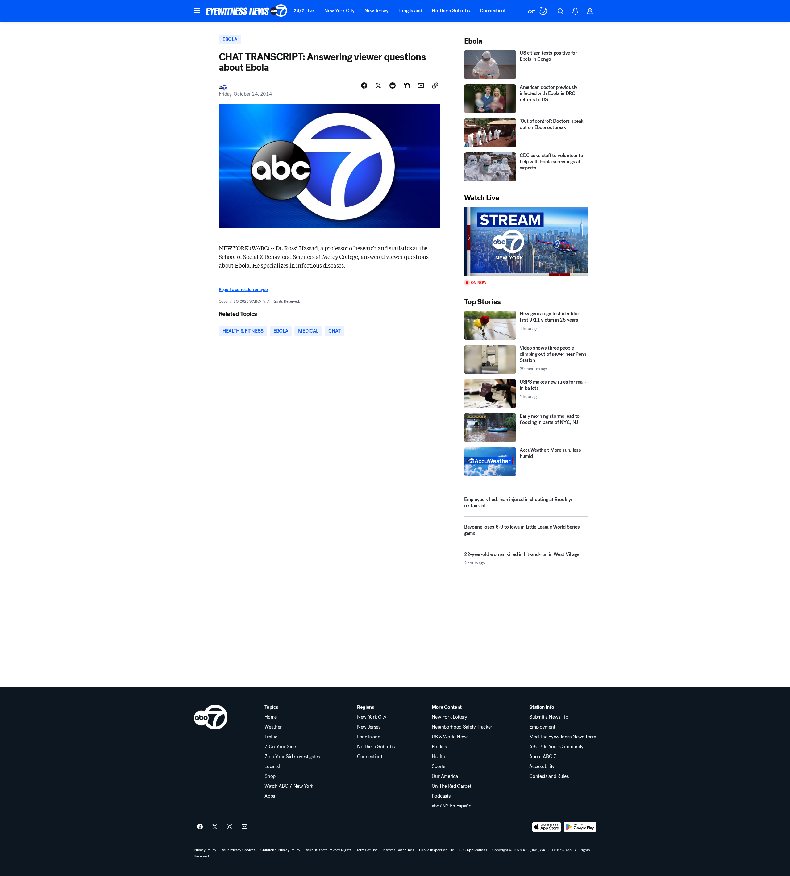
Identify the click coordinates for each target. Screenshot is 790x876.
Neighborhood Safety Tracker (462, 726)
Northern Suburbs (451, 10)
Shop (270, 776)
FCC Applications (473, 850)
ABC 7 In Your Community (556, 746)
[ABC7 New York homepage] (246, 11)
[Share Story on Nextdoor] (406, 85)
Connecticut (492, 10)
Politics (439, 746)
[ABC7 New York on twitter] (215, 827)
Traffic (270, 736)
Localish (272, 766)
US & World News (450, 736)
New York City (339, 10)
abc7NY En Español (452, 805)
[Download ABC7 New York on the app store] (547, 827)
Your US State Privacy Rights (328, 850)
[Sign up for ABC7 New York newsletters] (244, 827)
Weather (273, 726)
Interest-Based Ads (398, 850)
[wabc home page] (210, 717)
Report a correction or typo (243, 290)
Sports (438, 766)
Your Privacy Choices (238, 850)
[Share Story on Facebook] (364, 85)
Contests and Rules (548, 776)
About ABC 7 (542, 756)
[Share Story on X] (378, 85)
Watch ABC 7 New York (288, 786)
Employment (542, 726)
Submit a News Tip (548, 717)
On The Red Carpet (451, 786)
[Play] (526, 241)
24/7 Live (303, 10)
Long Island (410, 10)
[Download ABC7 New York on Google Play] (580, 827)
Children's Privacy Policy (280, 850)
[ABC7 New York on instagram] (229, 827)
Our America (445, 776)
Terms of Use (367, 850)
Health (438, 756)
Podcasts (441, 796)
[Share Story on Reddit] (392, 85)
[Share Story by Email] (421, 85)
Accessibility (542, 766)
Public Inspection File (436, 850)
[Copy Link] (435, 85)
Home (270, 717)
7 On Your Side (280, 746)
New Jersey (376, 10)
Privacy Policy (205, 850)
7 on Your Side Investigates (292, 756)
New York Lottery (449, 717)
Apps (269, 796)
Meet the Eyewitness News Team (562, 736)
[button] (196, 10)
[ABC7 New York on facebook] (200, 827)
